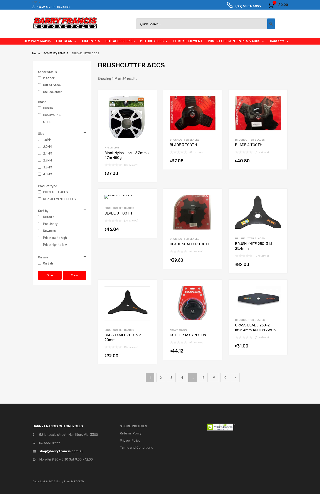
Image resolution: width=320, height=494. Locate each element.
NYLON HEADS (178, 329)
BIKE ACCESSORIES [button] (120, 41)
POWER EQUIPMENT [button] (187, 41)
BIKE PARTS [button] (91, 41)
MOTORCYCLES (151, 41)
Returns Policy (130, 433)
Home (36, 53)
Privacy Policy (130, 440)
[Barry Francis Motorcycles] (65, 28)
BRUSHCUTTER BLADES (184, 139)
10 (224, 378)
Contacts (277, 41)
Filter (50, 275)
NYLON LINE (111, 147)
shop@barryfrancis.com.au (61, 451)
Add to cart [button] (148, 174)
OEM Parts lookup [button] (37, 41)
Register (63, 6)
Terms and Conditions (136, 447)
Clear (74, 275)
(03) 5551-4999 (245, 6)
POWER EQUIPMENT (56, 53)
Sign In (50, 6)
